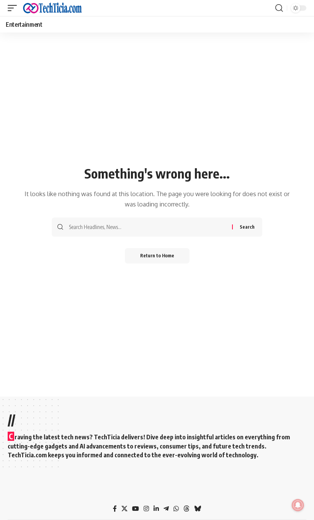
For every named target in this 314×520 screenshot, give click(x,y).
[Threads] (186, 509)
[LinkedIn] (156, 509)
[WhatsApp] (176, 509)
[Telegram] (166, 509)
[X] (124, 509)
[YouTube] (135, 509)
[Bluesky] (197, 509)
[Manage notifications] (298, 505)
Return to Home (157, 255)
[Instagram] (146, 509)
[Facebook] (115, 509)
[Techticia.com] (52, 8)
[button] (14, 8)
